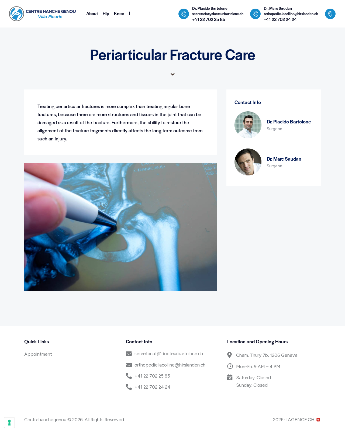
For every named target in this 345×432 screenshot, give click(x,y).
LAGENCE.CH (300, 419)
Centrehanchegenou (45, 419)
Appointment (38, 354)
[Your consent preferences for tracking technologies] (9, 422)
